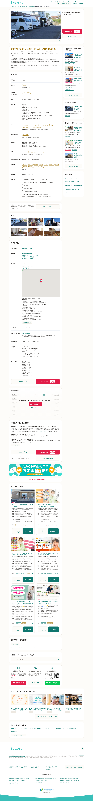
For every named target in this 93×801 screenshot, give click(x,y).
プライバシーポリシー (42, 431)
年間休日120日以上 (33, 152)
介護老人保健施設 (26, 92)
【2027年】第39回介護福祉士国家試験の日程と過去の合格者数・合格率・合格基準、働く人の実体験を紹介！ (37, 709)
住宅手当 (47, 125)
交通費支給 (41, 125)
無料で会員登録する (35, 404)
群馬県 (44, 648)
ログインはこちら (35, 407)
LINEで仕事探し (51, 1)
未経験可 (24, 164)
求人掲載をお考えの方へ (67, 1)
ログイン (75, 3)
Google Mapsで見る (27, 322)
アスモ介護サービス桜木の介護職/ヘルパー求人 (78, 142)
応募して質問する (48, 206)
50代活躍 (30, 166)
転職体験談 (23, 767)
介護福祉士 (51, 164)
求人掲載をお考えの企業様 (51, 766)
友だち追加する (53, 683)
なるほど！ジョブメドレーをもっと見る (46, 716)
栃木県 (51, 648)
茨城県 (37, 648)
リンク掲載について (50, 767)
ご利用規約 (18, 766)
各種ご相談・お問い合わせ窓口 (74, 767)
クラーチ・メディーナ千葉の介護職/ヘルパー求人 (78, 55)
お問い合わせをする (47, 458)
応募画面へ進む (72, 31)
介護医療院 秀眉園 (27, 248)
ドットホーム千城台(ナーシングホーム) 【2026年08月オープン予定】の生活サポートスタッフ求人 (22, 603)
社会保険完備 (25, 125)
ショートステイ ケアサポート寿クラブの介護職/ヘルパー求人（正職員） (22, 553)
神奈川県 (22, 648)
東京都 (14, 648)
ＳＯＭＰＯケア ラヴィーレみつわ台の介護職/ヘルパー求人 (78, 69)
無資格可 (36, 164)
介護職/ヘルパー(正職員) (28, 257)
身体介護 (24, 85)
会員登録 (81, 3)
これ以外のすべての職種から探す (18, 735)
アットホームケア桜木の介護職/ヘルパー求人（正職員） (22, 505)
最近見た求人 (62, 3)
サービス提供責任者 (37, 728)
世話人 (14, 731)
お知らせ (28, 767)
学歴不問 (57, 164)
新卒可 (46, 164)
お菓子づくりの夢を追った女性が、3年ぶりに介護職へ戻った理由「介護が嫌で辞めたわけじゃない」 (19, 709)
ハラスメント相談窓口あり (36, 127)
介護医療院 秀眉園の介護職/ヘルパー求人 (78, 108)
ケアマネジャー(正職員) (28, 258)
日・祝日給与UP (26, 127)
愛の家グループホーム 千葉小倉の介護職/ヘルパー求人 (78, 155)
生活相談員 (27, 728)
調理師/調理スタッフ (62, 728)
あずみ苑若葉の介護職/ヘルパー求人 (78, 80)
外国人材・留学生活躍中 (38, 166)
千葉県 (15, 644)
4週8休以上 (25, 152)
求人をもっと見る (73, 95)
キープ (69, 3)
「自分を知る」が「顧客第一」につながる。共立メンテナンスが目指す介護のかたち (73, 709)
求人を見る (28, 531)
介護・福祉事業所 (26, 333)
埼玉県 (30, 648)
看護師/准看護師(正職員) (28, 253)
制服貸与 (52, 125)
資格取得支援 (25, 134)
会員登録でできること (15, 679)
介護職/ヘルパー (16, 728)
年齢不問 (41, 164)
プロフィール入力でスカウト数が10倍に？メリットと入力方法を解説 (55, 709)
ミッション (37, 766)
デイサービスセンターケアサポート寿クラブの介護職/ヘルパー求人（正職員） (48, 505)
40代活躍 (25, 166)
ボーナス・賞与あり (34, 125)
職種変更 (56, 1)
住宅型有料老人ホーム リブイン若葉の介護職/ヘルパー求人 (78, 128)
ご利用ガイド (60, 1)
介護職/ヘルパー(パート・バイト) (30, 255)
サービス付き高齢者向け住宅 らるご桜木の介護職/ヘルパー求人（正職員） (48, 602)
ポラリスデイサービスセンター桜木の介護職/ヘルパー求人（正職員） (48, 553)
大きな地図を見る (26, 268)
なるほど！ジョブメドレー (14, 767)
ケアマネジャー (50, 728)
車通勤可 (24, 264)
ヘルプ (32, 766)
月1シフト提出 (42, 152)
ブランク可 (30, 164)
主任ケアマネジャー (75, 728)
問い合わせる (35, 683)
